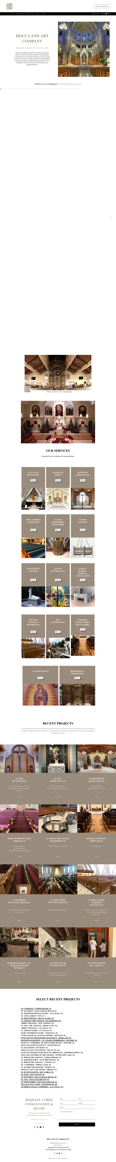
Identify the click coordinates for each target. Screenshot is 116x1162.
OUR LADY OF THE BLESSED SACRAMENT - (46, 1038)
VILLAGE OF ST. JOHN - (39, 1084)
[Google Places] (109, 14)
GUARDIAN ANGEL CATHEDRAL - (42, 1086)
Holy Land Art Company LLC (58, 1139)
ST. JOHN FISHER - (39, 1082)
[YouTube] (106, 14)
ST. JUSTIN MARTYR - (37, 1072)
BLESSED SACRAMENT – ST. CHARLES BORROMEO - (49, 1040)
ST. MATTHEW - (39, 1077)
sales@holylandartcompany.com (39, 1119)
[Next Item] (111, 218)
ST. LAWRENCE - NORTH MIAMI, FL (36, 1008)
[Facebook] (102, 14)
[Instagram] (104, 14)
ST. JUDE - (33, 1074)
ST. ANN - (35, 1079)
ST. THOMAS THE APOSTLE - (41, 1020)
